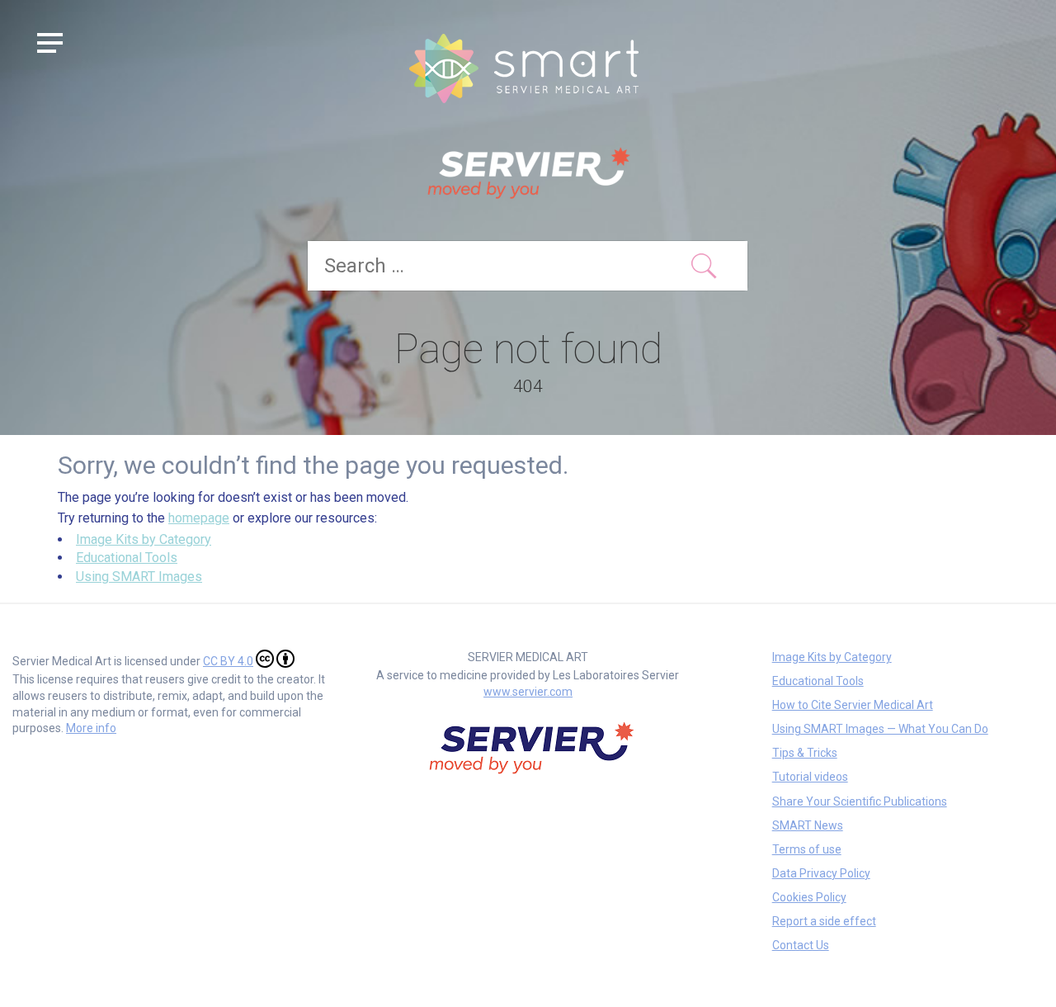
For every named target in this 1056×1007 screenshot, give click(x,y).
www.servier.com (528, 691)
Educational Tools (126, 557)
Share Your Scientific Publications (859, 801)
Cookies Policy (809, 897)
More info (91, 728)
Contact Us (800, 945)
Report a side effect (824, 921)
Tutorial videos (810, 776)
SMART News (807, 825)
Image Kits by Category (143, 539)
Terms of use (807, 849)
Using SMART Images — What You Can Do (880, 728)
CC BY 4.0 (228, 661)
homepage (198, 518)
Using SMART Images (139, 576)
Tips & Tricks (804, 752)
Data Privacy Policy (821, 873)
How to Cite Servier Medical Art (852, 705)
